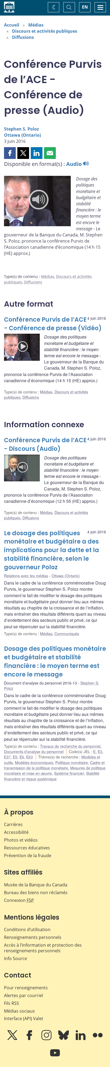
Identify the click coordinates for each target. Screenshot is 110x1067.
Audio (74, 164)
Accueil (11, 25)
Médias (36, 25)
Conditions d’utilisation (27, 929)
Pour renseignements (26, 988)
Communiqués (66, 633)
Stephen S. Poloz (21, 129)
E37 (7, 757)
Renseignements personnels (32, 937)
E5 (15, 757)
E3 (100, 751)
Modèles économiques (34, 762)
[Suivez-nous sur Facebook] (29, 1039)
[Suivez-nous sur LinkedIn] (81, 1039)
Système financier (69, 773)
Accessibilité (16, 832)
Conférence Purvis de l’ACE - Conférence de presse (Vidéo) (53, 323)
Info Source (15, 958)
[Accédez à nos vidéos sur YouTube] (55, 1056)
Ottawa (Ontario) (22, 135)
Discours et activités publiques (44, 31)
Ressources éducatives (27, 848)
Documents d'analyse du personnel (34, 751)
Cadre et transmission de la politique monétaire (54, 765)
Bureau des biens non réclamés (36, 892)
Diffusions (23, 37)
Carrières (13, 824)
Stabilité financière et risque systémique (51, 776)
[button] (10, 153)
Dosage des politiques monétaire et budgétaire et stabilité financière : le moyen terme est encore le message (55, 662)
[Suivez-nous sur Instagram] (47, 1039)
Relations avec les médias (26, 575)
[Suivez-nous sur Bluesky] (64, 1039)
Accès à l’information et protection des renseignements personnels (43, 948)
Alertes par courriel (23, 995)
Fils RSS (11, 1003)
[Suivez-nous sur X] (12, 1039)
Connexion (19, 900)
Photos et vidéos (21, 840)
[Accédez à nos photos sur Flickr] (98, 1039)
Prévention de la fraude (27, 855)
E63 (29, 757)
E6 (21, 757)
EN (85, 7)
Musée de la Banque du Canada (35, 885)
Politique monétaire (71, 762)
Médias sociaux (19, 1011)
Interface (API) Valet (23, 1018)
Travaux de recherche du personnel (70, 746)
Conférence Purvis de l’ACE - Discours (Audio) (45, 444)
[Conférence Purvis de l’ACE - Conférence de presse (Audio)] (37, 202)
